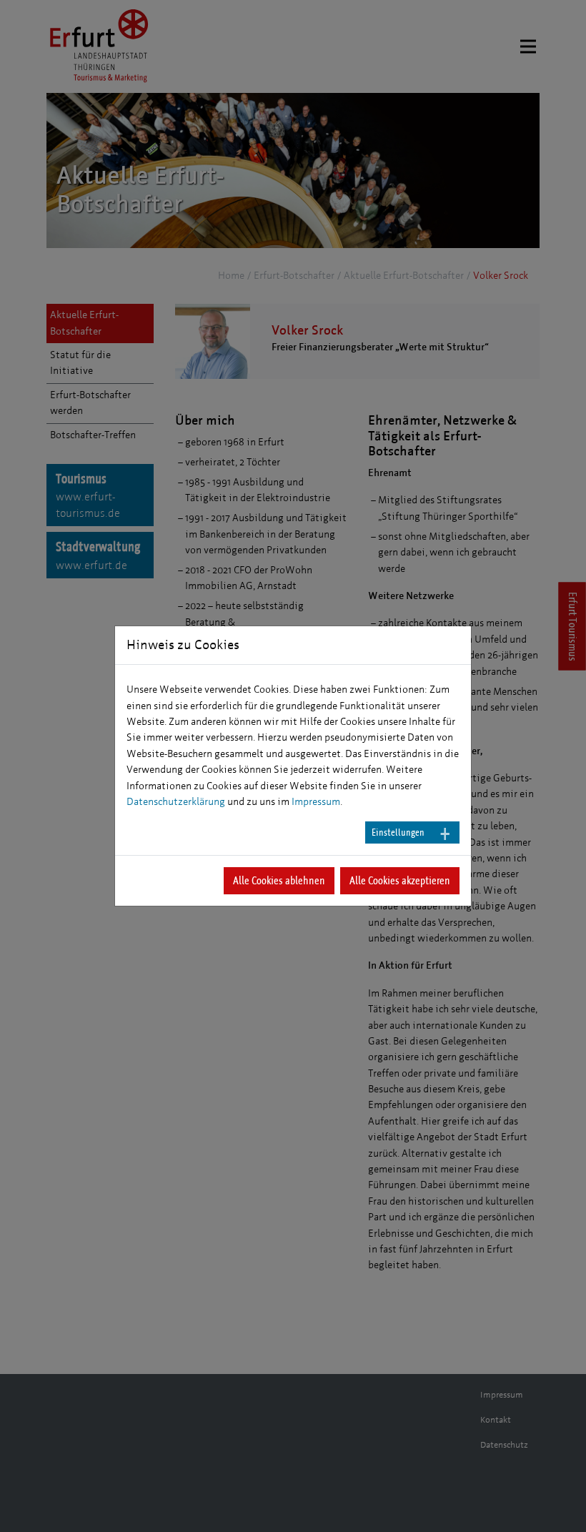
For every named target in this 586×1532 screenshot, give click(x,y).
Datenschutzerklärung (175, 802)
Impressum (316, 802)
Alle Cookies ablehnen (279, 880)
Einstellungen (398, 832)
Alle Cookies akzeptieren (399, 880)
